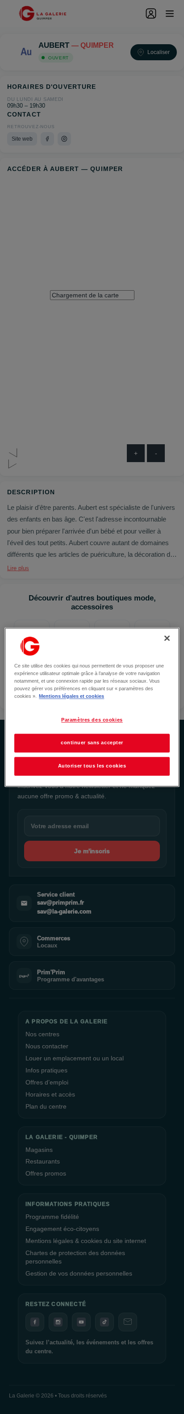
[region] (91, 707)
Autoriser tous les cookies (92, 765)
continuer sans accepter (92, 742)
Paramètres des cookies (92, 719)
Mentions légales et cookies (71, 696)
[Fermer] (167, 638)
